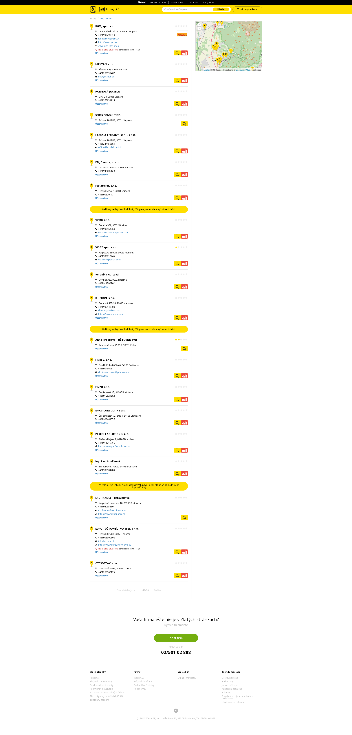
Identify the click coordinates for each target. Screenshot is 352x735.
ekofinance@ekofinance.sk (112, 510)
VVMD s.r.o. (102, 220)
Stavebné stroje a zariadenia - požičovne (237, 697)
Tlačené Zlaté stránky (101, 681)
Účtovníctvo (107, 18)
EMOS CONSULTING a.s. (110, 410)
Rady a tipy (208, 2)
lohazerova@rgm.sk (108, 38)
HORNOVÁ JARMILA (107, 91)
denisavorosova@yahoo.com (113, 372)
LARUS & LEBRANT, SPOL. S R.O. (115, 135)
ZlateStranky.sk (178, 2)
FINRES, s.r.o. (103, 360)
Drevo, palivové (230, 677)
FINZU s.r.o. (102, 387)
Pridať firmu (176, 638)
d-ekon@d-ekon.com (109, 310)
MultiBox (194, 2)
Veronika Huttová (107, 274)
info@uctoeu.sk (106, 541)
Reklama (94, 677)
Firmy (93, 18)
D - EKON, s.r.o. (105, 298)
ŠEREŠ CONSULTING (107, 115)
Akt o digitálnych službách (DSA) (106, 696)
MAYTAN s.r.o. (104, 64)
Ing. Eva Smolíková (107, 461)
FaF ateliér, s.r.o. (106, 185)
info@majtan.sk (106, 76)
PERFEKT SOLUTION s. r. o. (112, 434)
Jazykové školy (229, 685)
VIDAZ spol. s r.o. (106, 247)
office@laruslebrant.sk (110, 147)
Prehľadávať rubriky (144, 685)
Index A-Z (139, 677)
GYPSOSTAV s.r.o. (106, 563)
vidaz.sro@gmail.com (109, 259)
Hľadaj (220, 9)
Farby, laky (227, 681)
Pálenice (226, 692)
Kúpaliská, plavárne (232, 688)
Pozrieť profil (177, 52)
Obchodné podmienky (101, 685)
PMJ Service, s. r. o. (107, 162)
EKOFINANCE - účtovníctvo (112, 498)
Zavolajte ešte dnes (108, 46)
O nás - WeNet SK (187, 677)
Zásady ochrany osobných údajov (107, 692)
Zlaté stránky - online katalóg (93, 9)
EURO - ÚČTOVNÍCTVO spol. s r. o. (117, 528)
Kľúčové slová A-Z (143, 681)
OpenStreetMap (243, 69)
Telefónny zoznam (99, 699)
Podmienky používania (101, 688)
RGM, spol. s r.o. (105, 26)
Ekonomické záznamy (184, 52)
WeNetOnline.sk (158, 2)
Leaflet (206, 69)
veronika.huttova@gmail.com (113, 232)
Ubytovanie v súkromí (233, 702)
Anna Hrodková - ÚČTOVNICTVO (116, 340)
